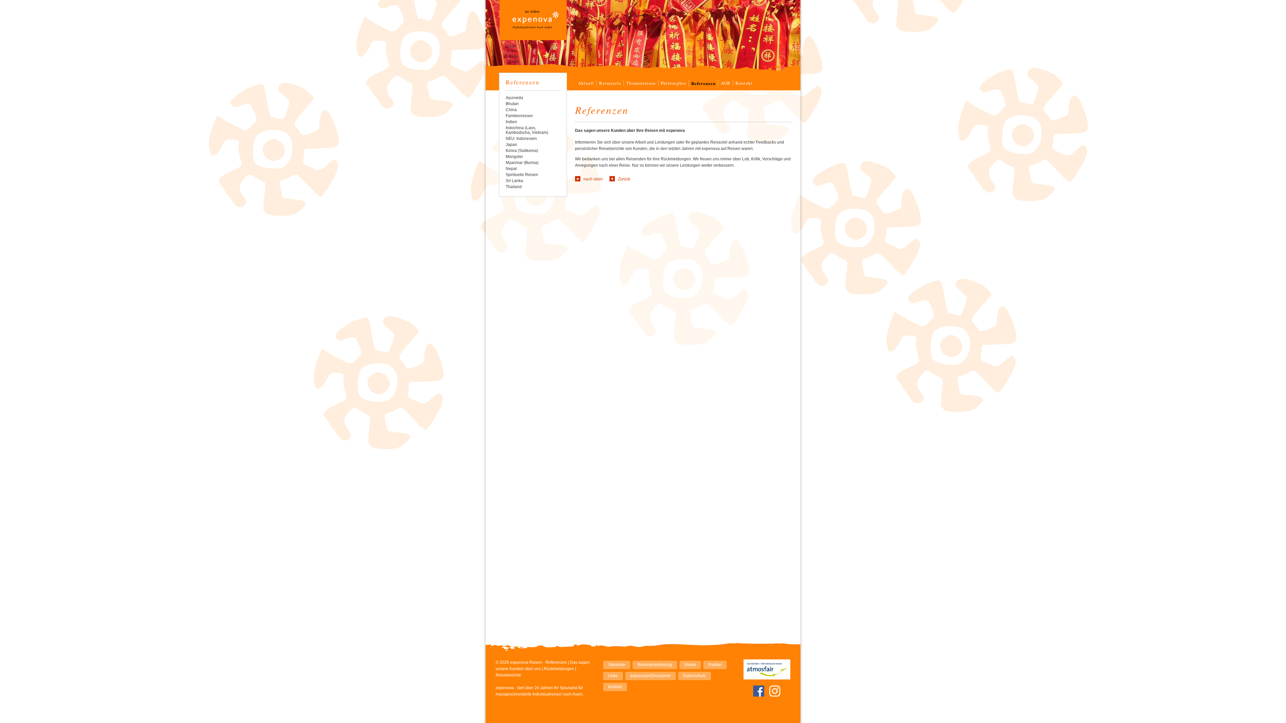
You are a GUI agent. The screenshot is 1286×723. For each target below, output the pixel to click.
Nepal (511, 168)
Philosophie (673, 83)
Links (613, 675)
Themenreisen (641, 83)
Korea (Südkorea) (522, 150)
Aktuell (586, 83)
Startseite (616, 664)
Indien (511, 121)
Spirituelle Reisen (522, 174)
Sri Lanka (514, 180)
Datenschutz (694, 675)
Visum (690, 664)
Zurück (624, 179)
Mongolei (514, 156)
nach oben (593, 179)
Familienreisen (519, 115)
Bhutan (512, 103)
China (511, 109)
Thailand (514, 186)
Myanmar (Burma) (522, 162)
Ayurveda (514, 97)
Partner (715, 664)
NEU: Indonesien (521, 138)
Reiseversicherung (655, 664)
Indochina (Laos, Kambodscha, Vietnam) (527, 130)
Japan (511, 144)
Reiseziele (610, 83)
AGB (725, 83)
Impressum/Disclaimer (650, 675)
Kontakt (744, 83)
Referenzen (523, 82)
